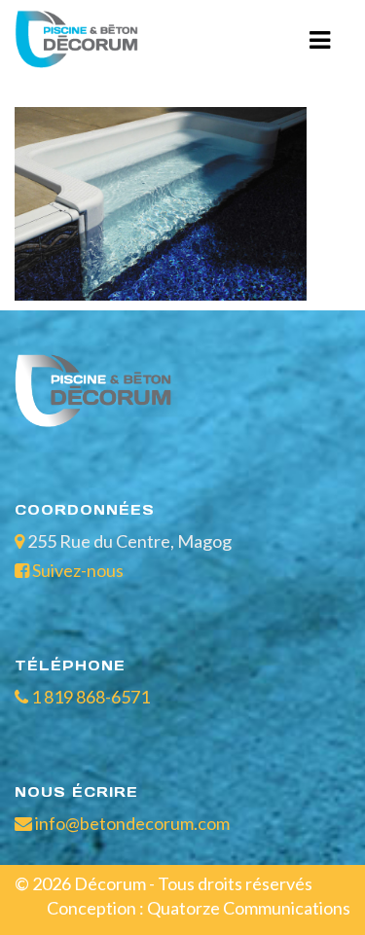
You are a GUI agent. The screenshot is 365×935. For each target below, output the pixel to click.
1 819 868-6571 (89, 696)
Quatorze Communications (248, 907)
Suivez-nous (78, 570)
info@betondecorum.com (131, 823)
